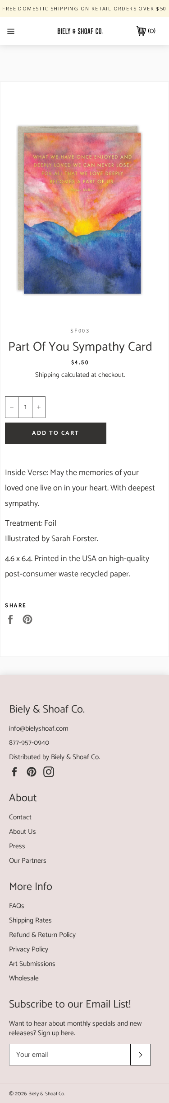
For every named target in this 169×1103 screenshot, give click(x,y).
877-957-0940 (29, 742)
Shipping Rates (30, 920)
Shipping (47, 374)
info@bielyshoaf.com (39, 728)
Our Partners (27, 860)
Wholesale (24, 978)
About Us (22, 831)
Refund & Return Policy (42, 935)
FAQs (16, 906)
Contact (20, 817)
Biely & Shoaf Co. (75, 757)
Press (17, 846)
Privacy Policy (28, 949)
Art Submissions (32, 964)
